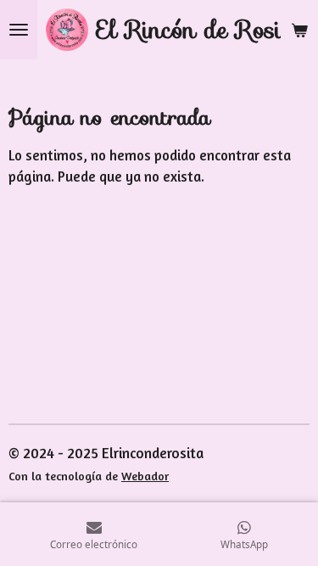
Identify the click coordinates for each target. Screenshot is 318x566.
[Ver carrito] (299, 29)
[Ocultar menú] (18, 29)
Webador (145, 475)
